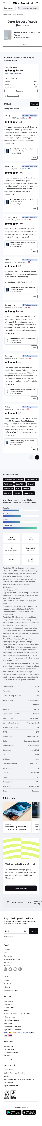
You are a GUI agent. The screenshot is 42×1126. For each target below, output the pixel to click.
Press (6, 953)
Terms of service (9, 1070)
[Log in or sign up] (32, 3)
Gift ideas (7, 1056)
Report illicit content (11, 1086)
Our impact (8, 956)
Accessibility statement (12, 959)
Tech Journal (8, 1046)
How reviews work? (13, 96)
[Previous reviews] (31, 457)
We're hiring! (8, 962)
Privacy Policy (8, 1082)
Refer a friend (8, 1001)
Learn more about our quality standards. (19, 679)
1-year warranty (9, 1004)
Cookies (6, 1076)
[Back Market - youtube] (15, 969)
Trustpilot (7, 965)
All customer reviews (11, 1053)
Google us (9, 878)
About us (7, 950)
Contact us (7, 981)
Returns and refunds (11, 990)
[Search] (19, 8)
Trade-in (6, 1011)
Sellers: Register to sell (11, 1020)
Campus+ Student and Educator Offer (17, 1014)
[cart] (37, 3)
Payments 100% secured (12, 1030)
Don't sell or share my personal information (19, 1079)
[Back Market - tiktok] (10, 969)
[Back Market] (21, 3)
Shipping (7, 987)
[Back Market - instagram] (5, 969)
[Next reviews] (37, 457)
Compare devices (10, 1049)
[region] (21, 818)
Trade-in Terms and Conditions (14, 1073)
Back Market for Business (12, 1026)
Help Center (8, 984)
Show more (9, 143)
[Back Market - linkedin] (20, 969)
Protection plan (9, 1007)
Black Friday (8, 1059)
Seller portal (8, 1023)
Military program (9, 1017)
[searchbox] (30, 8)
